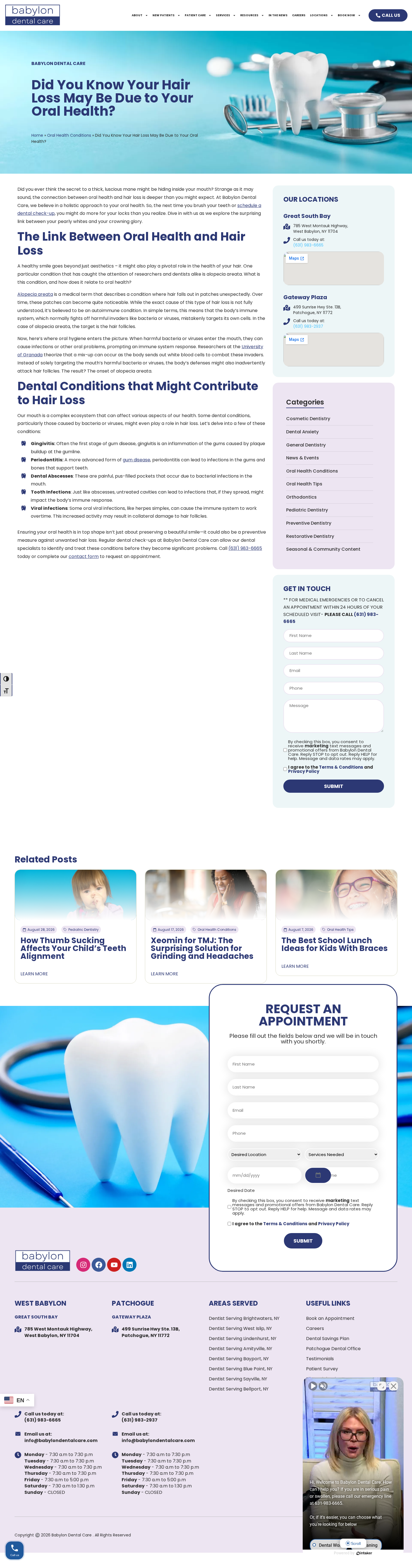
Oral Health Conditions (69, 135)
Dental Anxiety (302, 432)
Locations (319, 15)
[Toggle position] (381, 1386)
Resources (249, 15)
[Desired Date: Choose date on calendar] (318, 1175)
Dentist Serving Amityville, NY (240, 1348)
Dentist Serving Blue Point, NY (240, 1369)
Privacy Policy (303, 771)
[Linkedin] (129, 1265)
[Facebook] (99, 1265)
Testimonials (320, 1358)
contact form (84, 556)
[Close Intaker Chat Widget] (393, 1386)
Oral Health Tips (304, 484)
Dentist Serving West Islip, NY (240, 1328)
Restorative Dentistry (310, 536)
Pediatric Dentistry (307, 510)
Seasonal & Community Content (323, 549)
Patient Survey (322, 1369)
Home (37, 135)
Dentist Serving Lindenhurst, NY (242, 1338)
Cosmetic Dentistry (308, 418)
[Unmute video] (312, 1386)
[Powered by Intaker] (364, 1553)
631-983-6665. (328, 1503)
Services (223, 15)
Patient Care (195, 15)
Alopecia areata (35, 294)
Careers (298, 15)
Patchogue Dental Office (333, 1348)
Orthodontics (301, 497)
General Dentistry (306, 445)
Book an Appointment (330, 1318)
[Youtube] (114, 1265)
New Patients (163, 15)
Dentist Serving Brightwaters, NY (244, 1318)
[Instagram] (83, 1265)
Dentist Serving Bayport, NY (239, 1358)
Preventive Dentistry (308, 523)
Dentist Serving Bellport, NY (239, 1389)
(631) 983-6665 (245, 548)
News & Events (302, 458)
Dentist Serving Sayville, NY (238, 1379)
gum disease (136, 460)
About (137, 15)
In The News (278, 15)
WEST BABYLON (40, 1303)
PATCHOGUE (133, 1303)
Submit (333, 786)
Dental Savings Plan (327, 1338)
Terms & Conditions (341, 767)
